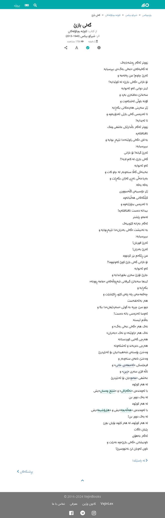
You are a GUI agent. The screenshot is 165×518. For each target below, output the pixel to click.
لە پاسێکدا (139, 460)
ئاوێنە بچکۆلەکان (112, 15)
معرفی (73, 503)
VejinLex (107, 503)
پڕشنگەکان (26, 471)
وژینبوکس (146, 15)
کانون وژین (89, 503)
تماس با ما (58, 503)
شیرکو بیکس (131, 15)
